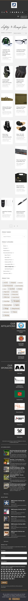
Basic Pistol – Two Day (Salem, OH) (17, 459)
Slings (6, 308)
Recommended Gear (7, 252)
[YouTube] (14, 12)
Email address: (4, 561)
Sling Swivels (15, 308)
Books (4, 245)
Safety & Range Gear (9, 266)
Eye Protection (19, 285)
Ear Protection (8, 285)
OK (10, 599)
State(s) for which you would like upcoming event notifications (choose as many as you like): (13, 567)
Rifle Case (6, 297)
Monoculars (15, 291)
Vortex (7, 315)
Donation (5, 248)
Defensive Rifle (8, 262)
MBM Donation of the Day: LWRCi (18, 524)
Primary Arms (15, 294)
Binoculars (20, 282)
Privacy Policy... (16, 599)
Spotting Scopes (6, 312)
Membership (6, 250)
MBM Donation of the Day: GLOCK (18, 509)
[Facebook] (10, 12)
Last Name (3, 556)
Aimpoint (13, 282)
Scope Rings (6, 301)
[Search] (24, 236)
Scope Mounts (16, 297)
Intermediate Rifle (9, 264)
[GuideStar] (21, 12)
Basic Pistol (7, 255)
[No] (26, 596)
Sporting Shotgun (8, 268)
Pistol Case (6, 294)
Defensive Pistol (8, 259)
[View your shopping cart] (7, 12)
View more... (6, 493)
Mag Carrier (6, 291)
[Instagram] (16, 12)
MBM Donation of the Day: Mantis (18, 516)
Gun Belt (12, 289)
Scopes (17, 301)
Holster (20, 289)
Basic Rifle (7, 257)
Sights (17, 305)
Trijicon (15, 312)
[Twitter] (12, 12)
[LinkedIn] (18, 12)
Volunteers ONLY (7, 273)
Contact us (20, 441)
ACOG (6, 282)
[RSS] (23, 12)
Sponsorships (6, 271)
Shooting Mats (8, 305)
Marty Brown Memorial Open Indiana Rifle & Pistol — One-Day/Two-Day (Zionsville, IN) (18, 452)
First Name (3, 550)
